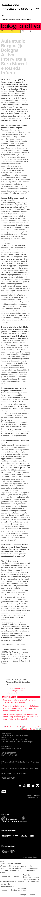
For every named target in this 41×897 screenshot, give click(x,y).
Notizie (18, 19)
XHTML (28, 857)
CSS (35, 857)
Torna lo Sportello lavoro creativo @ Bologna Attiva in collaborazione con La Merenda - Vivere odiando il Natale (21, 708)
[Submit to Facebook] (12, 727)
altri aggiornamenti (19, 688)
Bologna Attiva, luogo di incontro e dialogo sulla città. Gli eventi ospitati (19, 701)
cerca (3, 15)
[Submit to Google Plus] (31, 727)
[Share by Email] (40, 729)
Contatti (28, 19)
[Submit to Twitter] (28, 729)
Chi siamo (5, 19)
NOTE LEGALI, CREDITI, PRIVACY (14, 773)
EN (37, 9)
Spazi (22, 19)
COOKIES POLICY (8, 778)
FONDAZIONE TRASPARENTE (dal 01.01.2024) (19, 769)
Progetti (12, 19)
